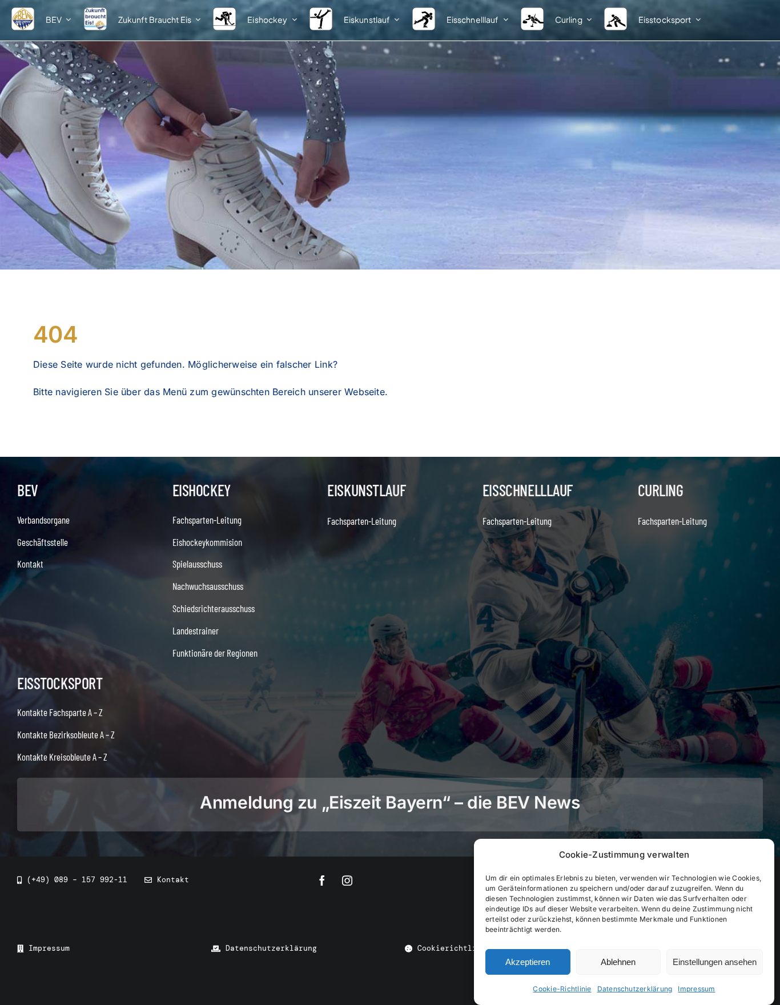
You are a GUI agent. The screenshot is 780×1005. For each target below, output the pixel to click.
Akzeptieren (527, 962)
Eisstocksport (60, 683)
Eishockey (201, 490)
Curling (660, 490)
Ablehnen (618, 962)
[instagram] (347, 880)
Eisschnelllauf (528, 490)
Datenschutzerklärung (635, 988)
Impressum (696, 988)
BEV (27, 490)
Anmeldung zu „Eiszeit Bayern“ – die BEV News (390, 802)
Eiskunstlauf (366, 490)
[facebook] (322, 880)
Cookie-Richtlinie (562, 988)
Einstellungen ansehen (715, 962)
